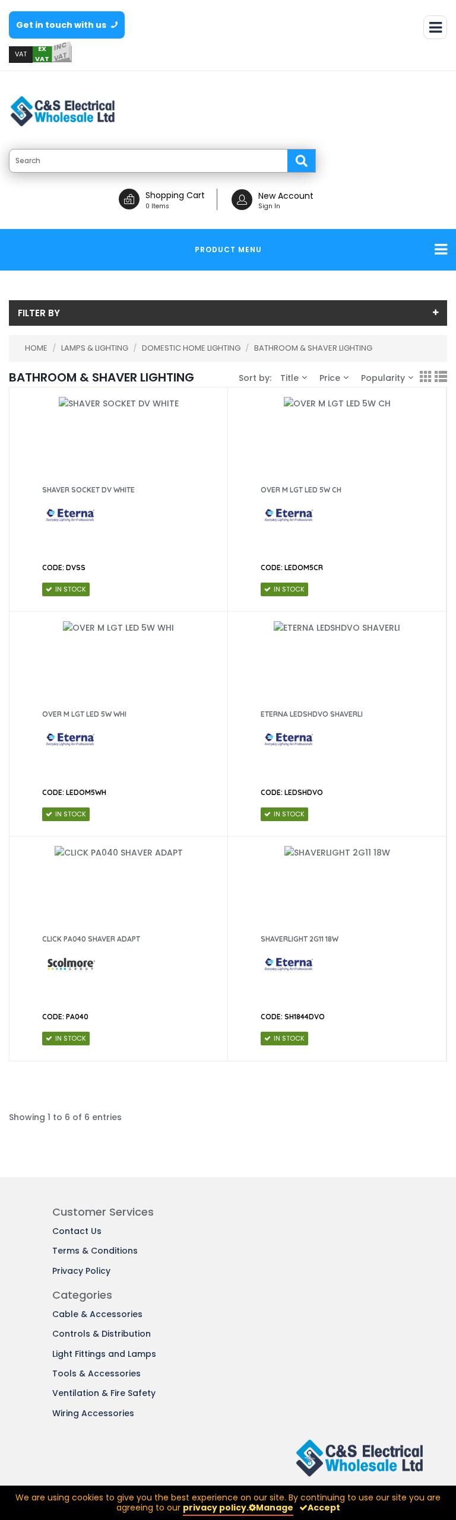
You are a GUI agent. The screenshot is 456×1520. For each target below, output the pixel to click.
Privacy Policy (81, 1271)
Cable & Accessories (97, 1314)
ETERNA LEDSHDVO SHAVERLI (312, 714)
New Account (286, 196)
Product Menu (228, 249)
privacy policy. (216, 1507)
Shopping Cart (175, 195)
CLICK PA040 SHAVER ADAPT (91, 938)
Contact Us (77, 1231)
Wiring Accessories (93, 1413)
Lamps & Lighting (95, 348)
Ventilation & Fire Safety (104, 1393)
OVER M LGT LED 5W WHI (84, 714)
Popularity (383, 378)
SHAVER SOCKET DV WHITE (88, 489)
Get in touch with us (62, 25)
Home (36, 348)
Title (289, 378)
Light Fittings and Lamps (104, 1354)
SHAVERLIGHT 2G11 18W (299, 938)
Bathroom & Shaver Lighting (313, 348)
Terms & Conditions (95, 1251)
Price (329, 378)
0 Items (157, 206)
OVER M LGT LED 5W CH (301, 489)
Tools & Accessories (96, 1373)
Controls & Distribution (101, 1334)
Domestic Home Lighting (192, 348)
